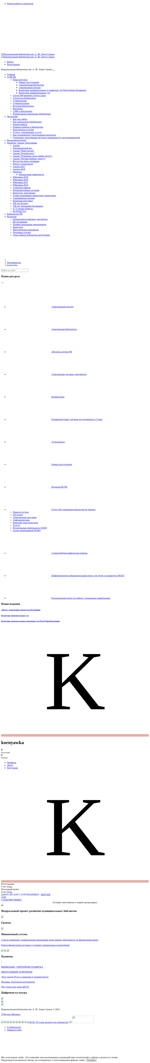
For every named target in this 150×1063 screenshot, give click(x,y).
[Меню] (54, 70)
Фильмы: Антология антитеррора (18, 982)
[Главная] (29, 260)
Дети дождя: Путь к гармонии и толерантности (24, 977)
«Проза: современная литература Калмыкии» (21, 610)
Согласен (91, 1060)
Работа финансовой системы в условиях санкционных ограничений (35, 945)
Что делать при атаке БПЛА (15, 987)
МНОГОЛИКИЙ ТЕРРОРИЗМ (16, 972)
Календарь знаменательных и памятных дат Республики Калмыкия (30, 621)
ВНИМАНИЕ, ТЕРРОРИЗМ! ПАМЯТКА (22, 967)
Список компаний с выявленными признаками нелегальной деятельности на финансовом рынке (49, 940)
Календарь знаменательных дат (15, 615)
